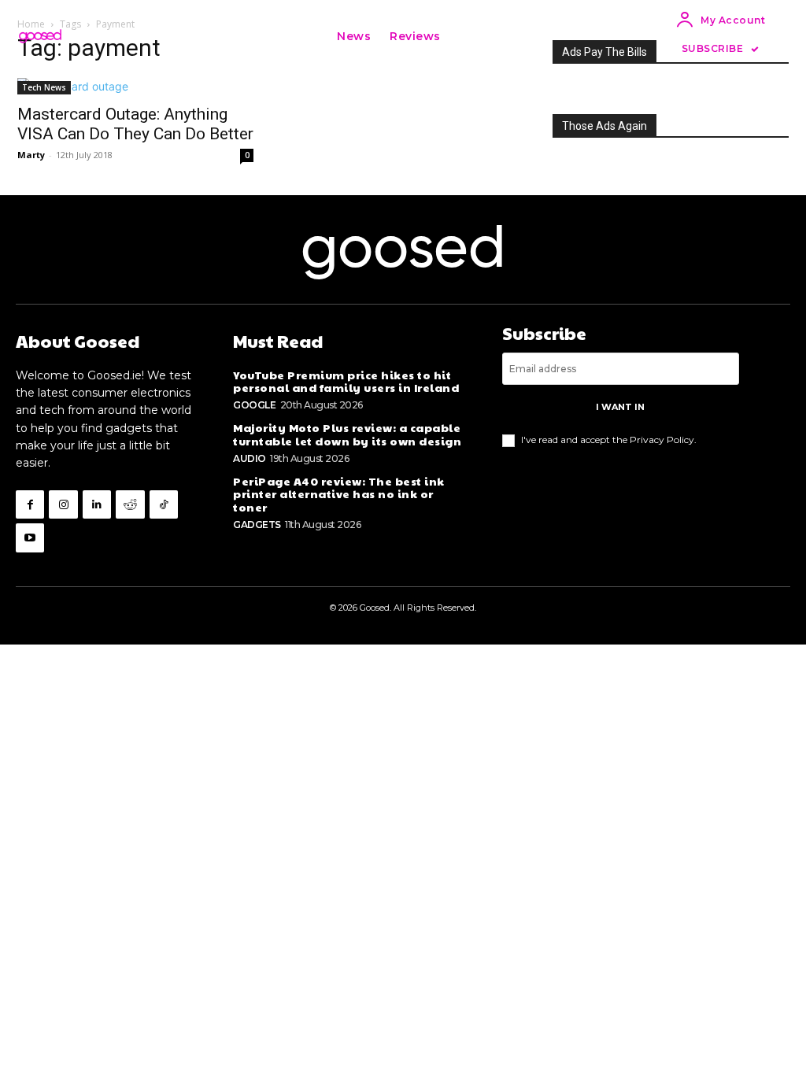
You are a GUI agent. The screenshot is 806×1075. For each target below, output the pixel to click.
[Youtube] (30, 537)
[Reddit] (130, 504)
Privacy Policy (662, 439)
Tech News (44, 87)
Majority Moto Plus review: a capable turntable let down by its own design (347, 434)
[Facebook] (30, 504)
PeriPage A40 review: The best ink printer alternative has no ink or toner (339, 494)
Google (254, 405)
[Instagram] (63, 504)
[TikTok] (164, 504)
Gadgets (257, 524)
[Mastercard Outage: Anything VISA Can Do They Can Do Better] (135, 86)
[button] (467, 36)
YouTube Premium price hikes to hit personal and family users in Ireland (346, 381)
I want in (620, 406)
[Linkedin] (97, 504)
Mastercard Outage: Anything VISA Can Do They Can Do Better (135, 124)
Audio (249, 458)
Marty (31, 155)
